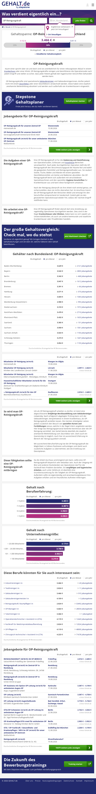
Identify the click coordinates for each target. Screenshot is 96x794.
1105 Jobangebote (84, 333)
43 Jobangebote (85, 583)
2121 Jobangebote (84, 266)
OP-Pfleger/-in (11, 629)
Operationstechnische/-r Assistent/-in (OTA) (23, 619)
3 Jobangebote (86, 598)
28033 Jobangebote (84, 609)
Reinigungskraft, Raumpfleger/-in (19, 603)
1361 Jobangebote (84, 327)
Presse (37, 781)
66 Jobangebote (85, 286)
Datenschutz (69, 781)
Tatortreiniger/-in (12, 614)
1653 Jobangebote (84, 317)
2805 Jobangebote (84, 271)
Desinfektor (24, 84)
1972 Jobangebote (84, 307)
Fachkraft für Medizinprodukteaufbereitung (23, 624)
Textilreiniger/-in (12, 588)
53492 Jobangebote (84, 603)
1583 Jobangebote (84, 297)
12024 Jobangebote (84, 624)
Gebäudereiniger (47, 81)
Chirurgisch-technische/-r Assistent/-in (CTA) (24, 634)
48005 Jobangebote (84, 629)
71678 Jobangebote (84, 634)
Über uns (29, 781)
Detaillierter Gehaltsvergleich (48, 54)
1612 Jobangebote (84, 281)
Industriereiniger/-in (13, 583)
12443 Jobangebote (84, 619)
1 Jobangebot (86, 614)
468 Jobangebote (85, 276)
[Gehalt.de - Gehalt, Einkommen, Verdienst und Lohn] (16, 5)
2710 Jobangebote (84, 312)
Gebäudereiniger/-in (13, 593)
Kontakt (79, 781)
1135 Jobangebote (84, 343)
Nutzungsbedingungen (52, 781)
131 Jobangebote (85, 322)
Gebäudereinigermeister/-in (17, 598)
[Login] (87, 5)
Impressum (89, 781)
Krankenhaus (9, 71)
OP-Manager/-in (12, 609)
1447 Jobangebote (84, 338)
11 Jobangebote (85, 588)
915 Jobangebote (85, 593)
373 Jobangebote (85, 291)
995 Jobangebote (85, 302)
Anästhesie (69, 162)
